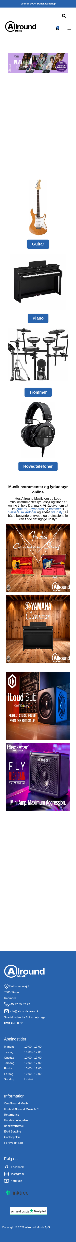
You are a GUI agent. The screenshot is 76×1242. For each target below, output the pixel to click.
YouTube (16, 1180)
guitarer (21, 509)
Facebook (17, 1167)
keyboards (36, 509)
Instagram (17, 1173)
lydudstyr (56, 512)
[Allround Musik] (20, 26)
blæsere (13, 512)
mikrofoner (28, 512)
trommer (55, 509)
